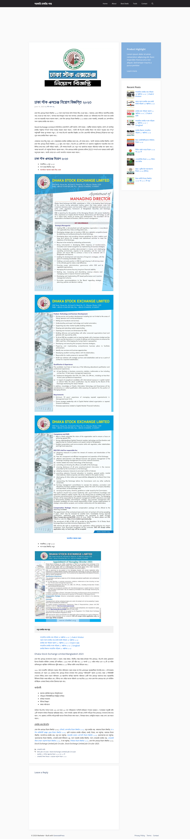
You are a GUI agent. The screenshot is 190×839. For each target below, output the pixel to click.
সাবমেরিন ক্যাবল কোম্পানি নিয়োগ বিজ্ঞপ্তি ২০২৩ (82, 735)
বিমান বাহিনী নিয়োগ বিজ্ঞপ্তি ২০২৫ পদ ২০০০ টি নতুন (143, 179)
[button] (152, 3)
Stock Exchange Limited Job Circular (63, 752)
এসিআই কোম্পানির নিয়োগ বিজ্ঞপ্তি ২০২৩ (71, 729)
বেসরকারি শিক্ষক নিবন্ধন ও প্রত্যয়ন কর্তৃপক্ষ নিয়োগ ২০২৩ (51, 756)
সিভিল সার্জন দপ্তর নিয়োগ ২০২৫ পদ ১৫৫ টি (145, 150)
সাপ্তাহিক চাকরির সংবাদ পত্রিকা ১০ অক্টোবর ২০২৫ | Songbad (60, 645)
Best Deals (125, 3)
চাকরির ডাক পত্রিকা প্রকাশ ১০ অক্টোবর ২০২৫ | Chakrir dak (59, 643)
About (114, 3)
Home (105, 3)
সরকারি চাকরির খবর (43, 3)
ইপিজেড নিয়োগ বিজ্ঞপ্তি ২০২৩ (79, 740)
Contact (144, 3)
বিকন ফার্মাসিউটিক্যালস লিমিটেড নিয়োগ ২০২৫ (144, 141)
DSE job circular (43, 752)
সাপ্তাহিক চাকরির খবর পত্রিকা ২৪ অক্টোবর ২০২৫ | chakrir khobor (62, 637)
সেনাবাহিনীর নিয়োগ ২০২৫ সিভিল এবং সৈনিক (145, 160)
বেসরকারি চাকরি (41, 749)
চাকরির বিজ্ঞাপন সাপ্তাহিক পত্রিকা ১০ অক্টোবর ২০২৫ (55, 648)
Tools (135, 3)
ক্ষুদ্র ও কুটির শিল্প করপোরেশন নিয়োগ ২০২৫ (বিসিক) (144, 170)
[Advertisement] (95, 23)
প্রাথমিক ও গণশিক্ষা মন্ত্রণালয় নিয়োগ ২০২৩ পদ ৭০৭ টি (51, 754)
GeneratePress (58, 835)
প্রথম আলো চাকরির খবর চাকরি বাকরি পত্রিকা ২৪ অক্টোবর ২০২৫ (59, 640)
